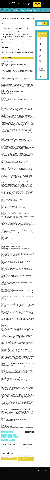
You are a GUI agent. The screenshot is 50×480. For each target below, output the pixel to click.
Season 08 (40, 55)
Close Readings (41, 39)
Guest (40, 71)
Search (38, 21)
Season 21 (40, 42)
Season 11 (40, 51)
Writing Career (4, 439)
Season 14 (40, 48)
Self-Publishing (10, 437)
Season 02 (40, 62)
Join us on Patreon (37, 472)
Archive (2, 473)
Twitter (40, 470)
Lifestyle (3, 437)
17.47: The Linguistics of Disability (25, 459)
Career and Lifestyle (41, 68)
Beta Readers (11, 439)
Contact (3, 477)
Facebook (36, 470)
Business (10, 432)
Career (16, 437)
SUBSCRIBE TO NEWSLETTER (37, 4)
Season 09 (40, 54)
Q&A (14, 434)
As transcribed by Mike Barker (6, 61)
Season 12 (40, 50)
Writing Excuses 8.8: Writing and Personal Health (8, 458)
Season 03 (40, 61)
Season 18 (40, 43)
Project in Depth (42, 67)
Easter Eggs (4, 434)
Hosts (2, 474)
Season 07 (40, 56)
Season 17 (40, 44)
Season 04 (40, 60)
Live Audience (4, 432)
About (2, 475)
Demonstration (42, 70)
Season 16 (40, 45)
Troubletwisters (11, 42)
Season (40, 75)
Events (2, 476)
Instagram (45, 470)
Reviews (10, 434)
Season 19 (40, 38)
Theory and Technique (23, 456)
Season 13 (40, 49)
